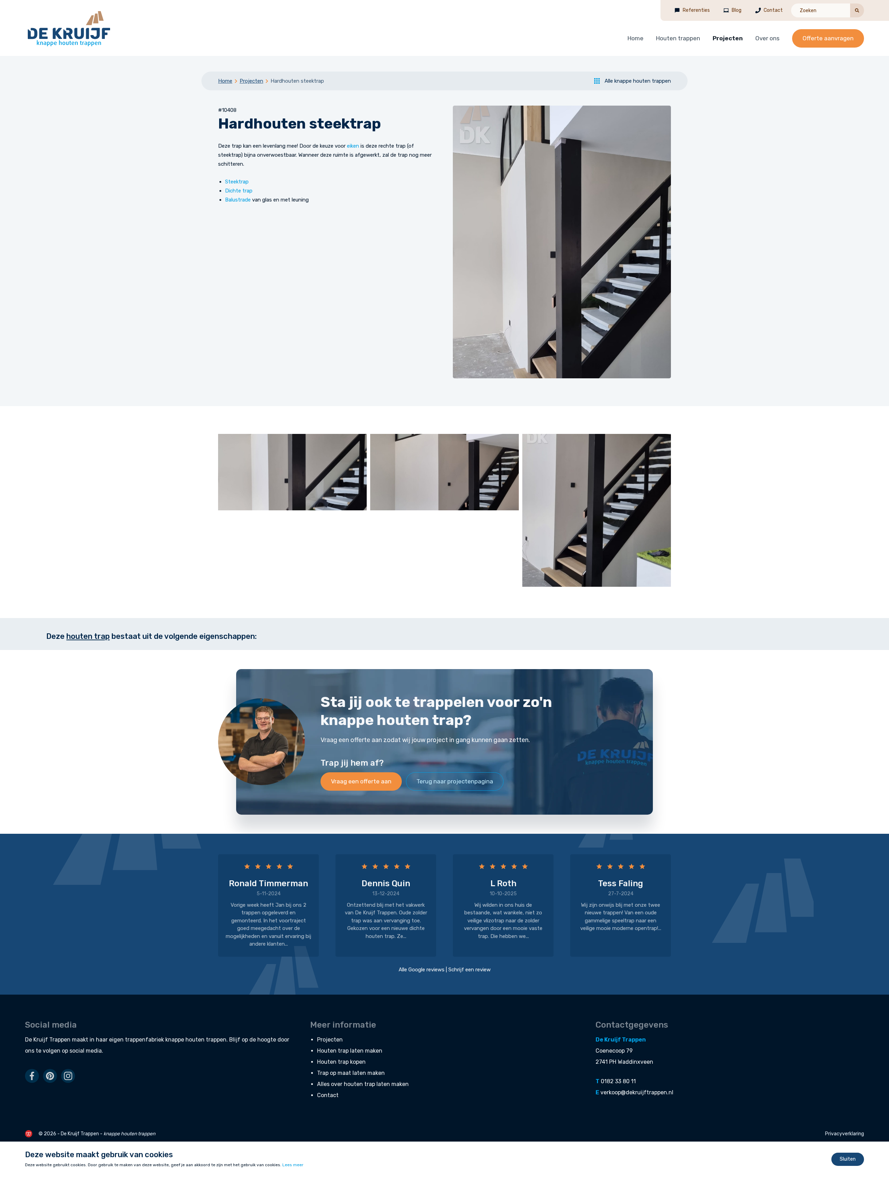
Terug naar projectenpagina (454, 781)
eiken (353, 146)
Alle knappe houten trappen (638, 81)
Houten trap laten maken (349, 1050)
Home (635, 38)
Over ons (767, 38)
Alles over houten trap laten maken (363, 1084)
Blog (736, 10)
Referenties (696, 10)
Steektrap (237, 182)
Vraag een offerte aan (361, 781)
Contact (773, 10)
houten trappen (205, 1039)
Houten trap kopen (341, 1062)
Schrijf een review (469, 969)
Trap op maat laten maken (351, 1073)
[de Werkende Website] (28, 1133)
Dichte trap (238, 191)
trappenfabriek (144, 1039)
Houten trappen (678, 38)
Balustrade (238, 200)
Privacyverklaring (844, 1134)
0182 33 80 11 (618, 1081)
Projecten (728, 38)
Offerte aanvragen (828, 38)
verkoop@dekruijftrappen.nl (636, 1092)
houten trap (88, 636)
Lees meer (293, 1164)
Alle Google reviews (421, 969)
